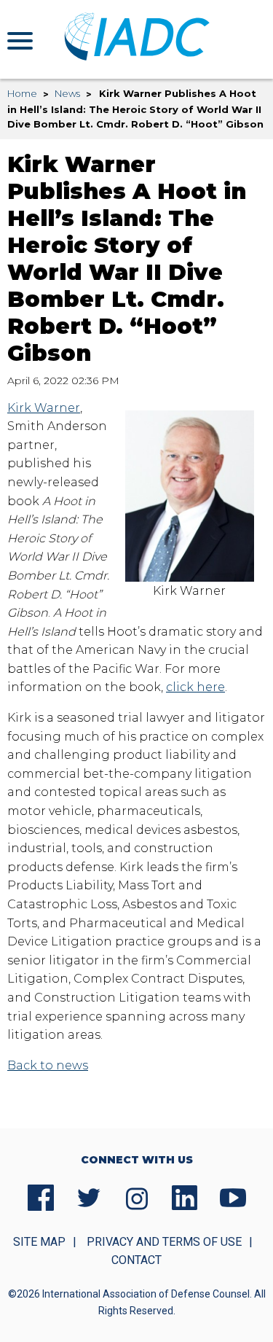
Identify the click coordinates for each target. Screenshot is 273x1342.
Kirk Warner (43, 408)
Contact (136, 1260)
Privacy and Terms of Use (164, 1242)
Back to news (47, 1065)
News (67, 93)
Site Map (39, 1242)
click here (195, 687)
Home (22, 93)
